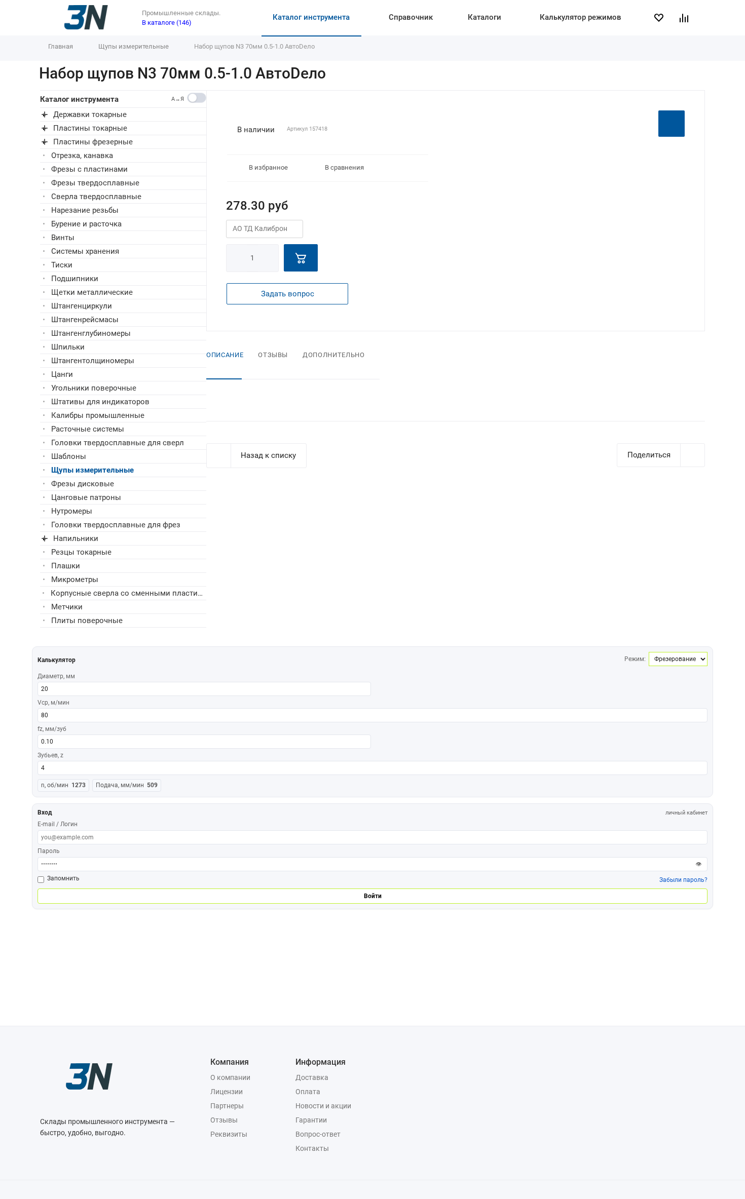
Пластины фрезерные (93, 141)
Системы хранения (85, 251)
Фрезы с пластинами (89, 169)
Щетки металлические (92, 292)
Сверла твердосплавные (96, 196)
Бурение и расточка (86, 223)
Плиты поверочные (87, 620)
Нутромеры (71, 511)
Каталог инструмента (311, 17)
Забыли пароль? (683, 879)
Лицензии (226, 1092)
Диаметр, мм (56, 676)
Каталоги (484, 17)
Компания (229, 1062)
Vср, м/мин (53, 702)
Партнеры (227, 1106)
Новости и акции (323, 1106)
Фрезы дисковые (82, 483)
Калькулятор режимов (580, 17)
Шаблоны (68, 456)
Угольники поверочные (93, 388)
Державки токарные (90, 114)
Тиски (61, 264)
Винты (62, 237)
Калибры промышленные (97, 415)
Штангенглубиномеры (91, 333)
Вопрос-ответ (318, 1134)
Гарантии (311, 1120)
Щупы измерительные (92, 470)
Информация (320, 1062)
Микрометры (74, 579)
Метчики (67, 606)
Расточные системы (87, 429)
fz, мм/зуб (52, 728)
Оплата (307, 1092)
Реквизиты (228, 1134)
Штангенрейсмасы (85, 319)
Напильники (75, 538)
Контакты (312, 1148)
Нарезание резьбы (85, 210)
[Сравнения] (688, 18)
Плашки (65, 565)
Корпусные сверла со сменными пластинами (128, 593)
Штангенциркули (81, 306)
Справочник (411, 17)
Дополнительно (333, 355)
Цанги (62, 374)
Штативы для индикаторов (100, 401)
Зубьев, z (50, 755)
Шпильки (68, 347)
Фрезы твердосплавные (95, 182)
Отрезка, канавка (82, 155)
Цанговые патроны (86, 497)
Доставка (311, 1077)
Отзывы (273, 355)
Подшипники (74, 278)
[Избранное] (663, 18)
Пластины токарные (90, 128)
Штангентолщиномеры (92, 360)
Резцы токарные (81, 552)
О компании (230, 1077)
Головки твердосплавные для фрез (115, 524)
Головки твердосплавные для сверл (117, 442)
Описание (224, 355)
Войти (373, 896)
